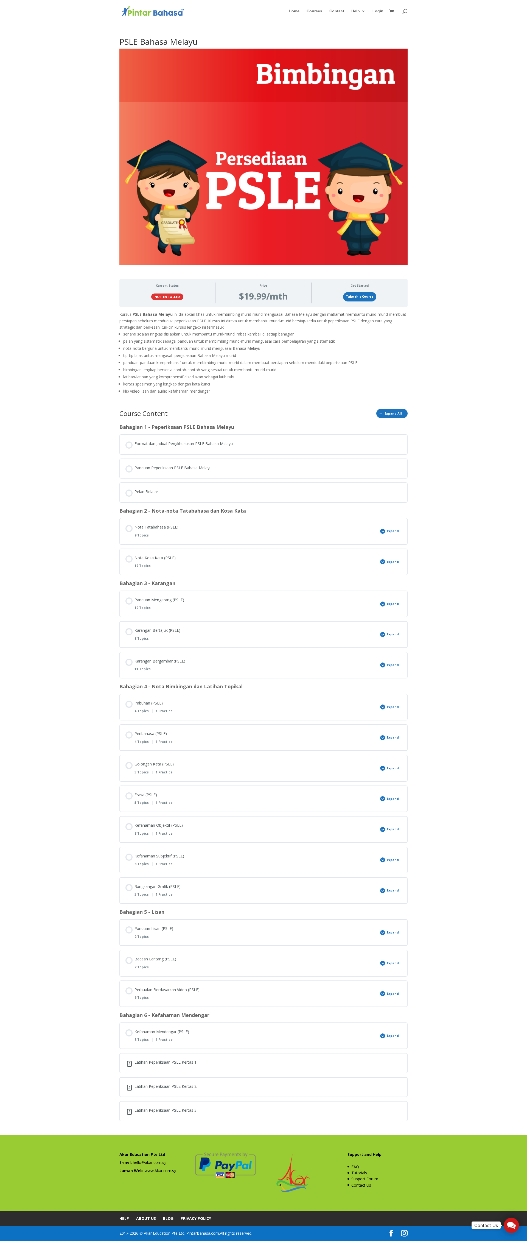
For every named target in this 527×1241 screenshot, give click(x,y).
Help (355, 11)
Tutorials (359, 1172)
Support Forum (364, 1178)
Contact (336, 11)
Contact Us (361, 1185)
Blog (168, 1218)
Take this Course (359, 296)
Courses (314, 11)
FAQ (355, 1166)
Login (377, 11)
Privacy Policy (196, 1218)
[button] (511, 1225)
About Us (146, 1218)
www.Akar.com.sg (160, 1170)
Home (294, 11)
